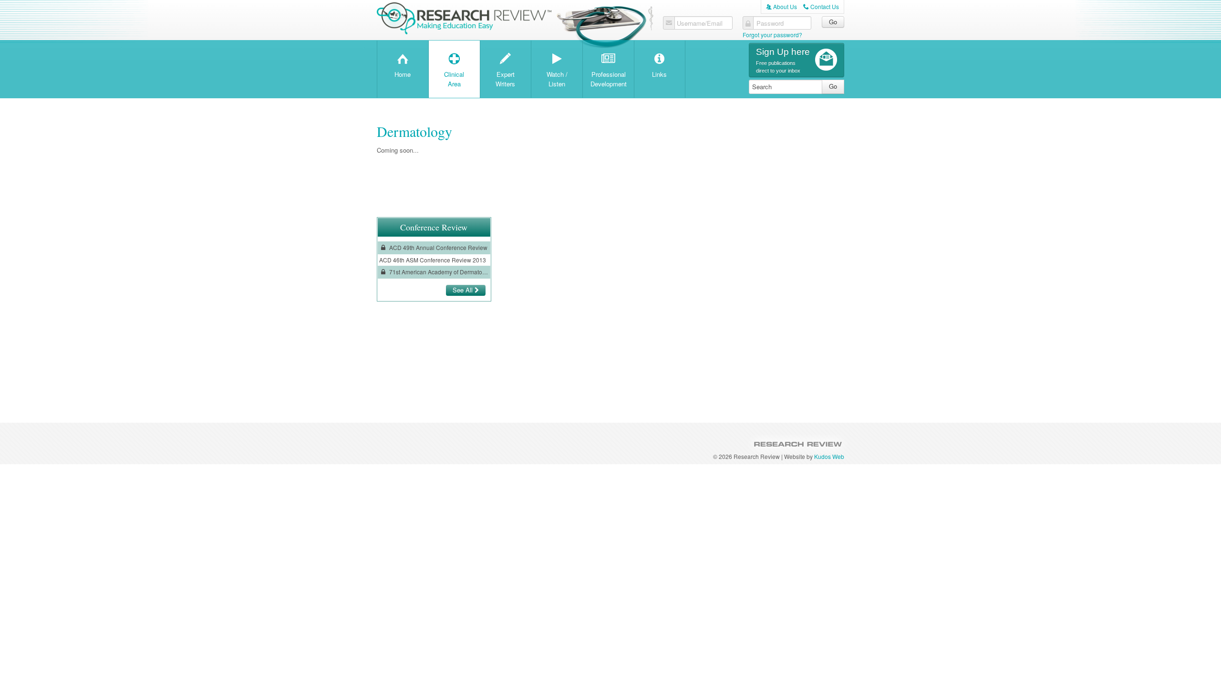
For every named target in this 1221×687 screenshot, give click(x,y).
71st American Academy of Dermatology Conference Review (438, 272)
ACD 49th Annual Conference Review (437, 247)
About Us (781, 6)
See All (464, 289)
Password (770, 23)
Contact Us (821, 6)
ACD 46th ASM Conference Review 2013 (432, 260)
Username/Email (700, 23)
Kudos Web (829, 456)
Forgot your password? (772, 35)
